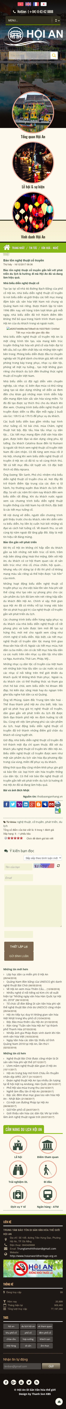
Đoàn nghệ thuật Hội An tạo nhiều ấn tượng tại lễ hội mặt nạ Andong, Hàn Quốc (31, 1082)
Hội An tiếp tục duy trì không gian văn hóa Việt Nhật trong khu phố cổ (30, 1016)
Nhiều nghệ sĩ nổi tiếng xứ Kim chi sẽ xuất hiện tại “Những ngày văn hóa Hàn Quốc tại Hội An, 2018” (32, 996)
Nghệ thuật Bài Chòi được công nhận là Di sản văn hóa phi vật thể (30, 1060)
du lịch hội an (28, 1326)
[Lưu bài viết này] (58, 810)
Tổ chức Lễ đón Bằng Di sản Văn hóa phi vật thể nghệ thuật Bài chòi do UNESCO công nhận (32, 1005)
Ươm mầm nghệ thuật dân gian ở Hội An (32, 1065)
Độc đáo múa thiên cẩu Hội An (25, 1022)
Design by (35, 1394)
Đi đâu (48, 1182)
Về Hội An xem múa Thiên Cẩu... (26, 989)
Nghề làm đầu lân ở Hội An (23, 1091)
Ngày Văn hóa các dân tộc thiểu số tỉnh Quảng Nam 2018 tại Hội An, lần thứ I (28, 1042)
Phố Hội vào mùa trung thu (23, 1087)
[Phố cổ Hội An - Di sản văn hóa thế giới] (33, 36)
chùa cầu (11, 1339)
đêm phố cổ (45, 1332)
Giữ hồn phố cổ (16, 1109)
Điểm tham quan (47, 1157)
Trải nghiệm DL (18, 1182)
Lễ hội (18, 1157)
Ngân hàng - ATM (48, 1206)
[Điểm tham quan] (48, 1147)
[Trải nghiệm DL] (18, 1172)
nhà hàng (11, 1345)
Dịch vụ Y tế (18, 1206)
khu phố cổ (11, 1332)
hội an (11, 1326)
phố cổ (28, 1332)
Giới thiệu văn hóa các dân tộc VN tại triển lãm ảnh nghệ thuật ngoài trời (30, 1115)
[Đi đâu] (48, 1172)
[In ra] (58, 804)
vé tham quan (45, 1326)
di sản (28, 1345)
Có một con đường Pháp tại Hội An (28, 1102)
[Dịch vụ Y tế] (18, 1197)
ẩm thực (45, 1345)
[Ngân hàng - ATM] (47, 1197)
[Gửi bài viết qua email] (51, 804)
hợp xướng (28, 1339)
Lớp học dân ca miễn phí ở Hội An (27, 974)
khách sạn (45, 1339)
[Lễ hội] (18, 1147)
